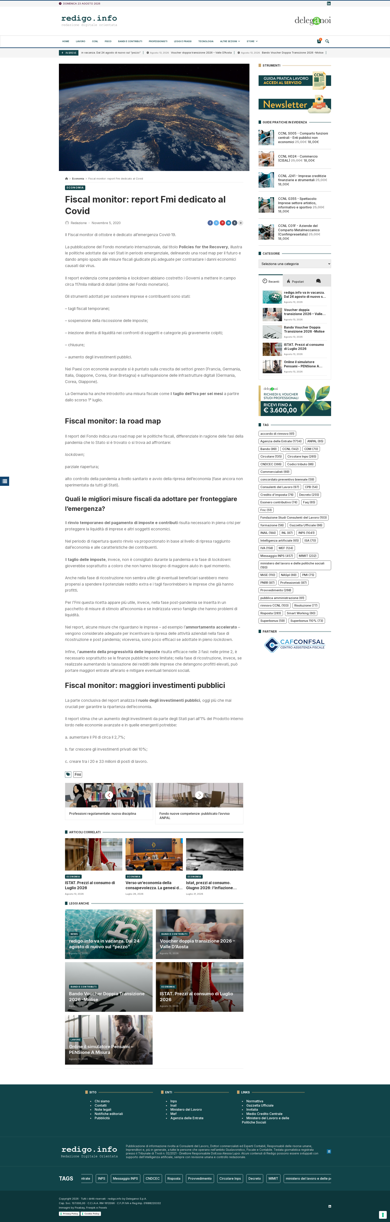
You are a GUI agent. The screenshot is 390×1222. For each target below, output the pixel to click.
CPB (311, 487)
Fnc (266, 510)
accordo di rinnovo (277, 434)
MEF (286, 548)
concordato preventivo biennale (287, 479)
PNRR (267, 583)
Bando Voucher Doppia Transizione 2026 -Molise (260, 52)
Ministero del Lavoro (186, 1109)
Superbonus (272, 621)
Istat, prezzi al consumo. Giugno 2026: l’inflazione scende (209, 885)
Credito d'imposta (277, 495)
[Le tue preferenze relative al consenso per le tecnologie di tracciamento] (383, 1215)
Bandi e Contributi (174, 934)
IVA (266, 548)
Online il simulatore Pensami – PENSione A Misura (101, 1049)
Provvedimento (275, 590)
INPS (306, 533)
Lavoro (75, 1039)
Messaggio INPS (276, 556)
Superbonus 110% (306, 621)
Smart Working (301, 613)
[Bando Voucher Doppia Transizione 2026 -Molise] (272, 331)
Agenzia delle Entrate (281, 441)
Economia (78, 178)
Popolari (298, 281)
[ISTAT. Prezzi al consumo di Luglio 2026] (93, 854)
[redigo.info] (89, 21)
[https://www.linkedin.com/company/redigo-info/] (329, 3)
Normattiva (254, 1101)
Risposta (270, 613)
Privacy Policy (70, 1213)
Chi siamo (102, 1101)
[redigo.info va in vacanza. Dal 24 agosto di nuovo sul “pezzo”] (272, 296)
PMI (308, 575)
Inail (173, 1105)
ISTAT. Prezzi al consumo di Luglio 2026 (90, 885)
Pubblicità (102, 1118)
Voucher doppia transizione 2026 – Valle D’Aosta (168, 52)
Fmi (78, 774)
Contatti (101, 1105)
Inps (173, 1101)
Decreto (309, 495)
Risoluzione (305, 605)
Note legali (103, 1109)
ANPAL (315, 441)
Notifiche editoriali (109, 1114)
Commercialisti (274, 472)
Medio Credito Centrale (264, 1114)
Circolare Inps (301, 456)
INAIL (268, 533)
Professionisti (293, 583)
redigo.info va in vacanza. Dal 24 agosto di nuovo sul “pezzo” (104, 943)
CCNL (290, 449)
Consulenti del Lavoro (279, 487)
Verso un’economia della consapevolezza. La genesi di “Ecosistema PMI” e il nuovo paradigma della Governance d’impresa (153, 885)
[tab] (271, 280)
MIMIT (307, 556)
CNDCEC (271, 464)
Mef (173, 1114)
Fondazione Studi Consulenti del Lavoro (293, 517)
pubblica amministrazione (282, 598)
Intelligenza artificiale (279, 540)
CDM (311, 449)
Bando (268, 449)
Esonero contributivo (278, 502)
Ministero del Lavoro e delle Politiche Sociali (265, 1120)
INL (287, 533)
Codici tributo (300, 464)
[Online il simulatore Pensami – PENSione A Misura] (272, 366)
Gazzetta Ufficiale (305, 525)
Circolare (271, 456)
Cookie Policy (91, 1213)
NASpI (289, 575)
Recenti (274, 281)
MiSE (267, 575)
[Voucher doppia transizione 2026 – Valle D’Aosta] (272, 314)
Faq (309, 502)
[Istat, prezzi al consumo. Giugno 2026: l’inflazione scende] (214, 854)
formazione (272, 525)
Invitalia (252, 1109)
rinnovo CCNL (274, 605)
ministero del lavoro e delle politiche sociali (292, 565)
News (74, 934)
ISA (310, 540)
